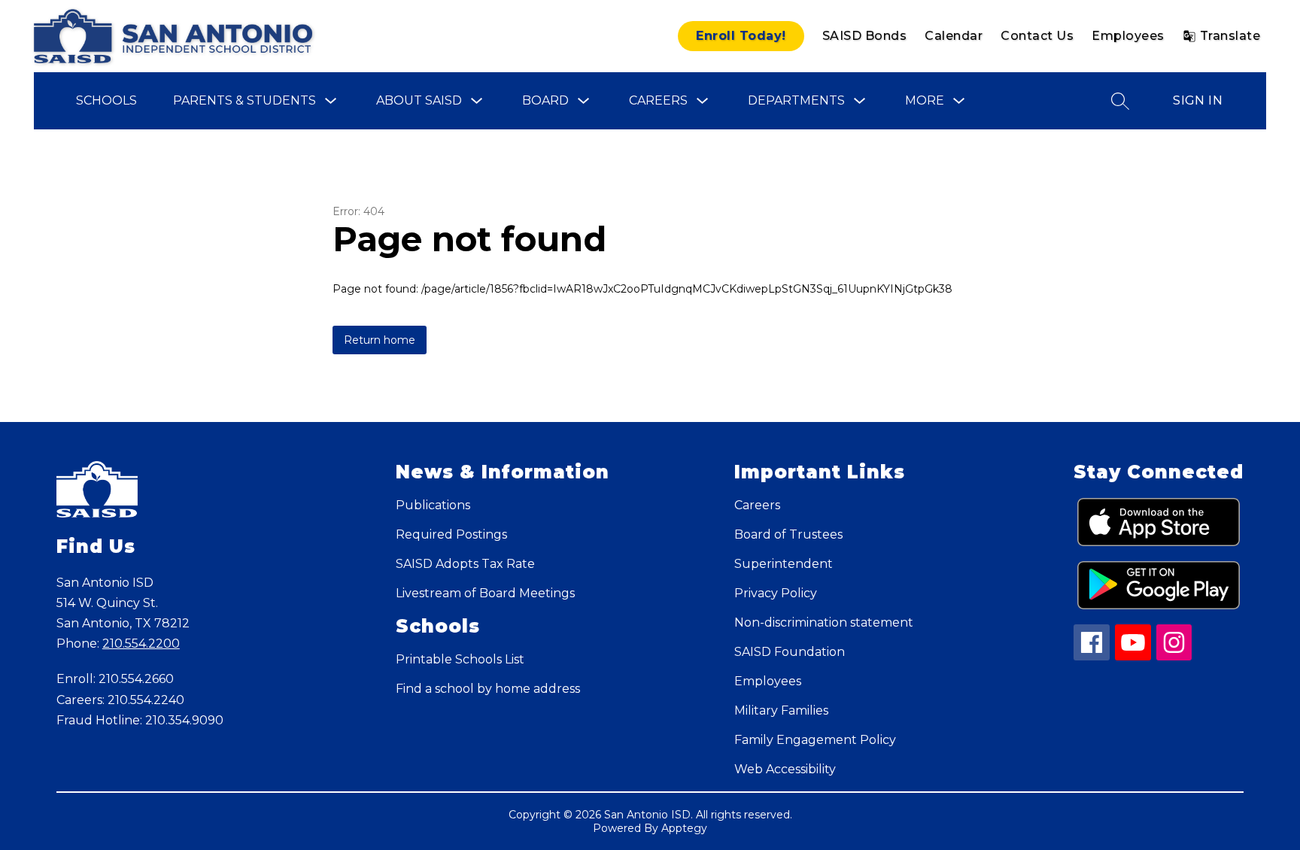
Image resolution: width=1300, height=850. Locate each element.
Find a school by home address (488, 689)
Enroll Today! (741, 36)
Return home (379, 340)
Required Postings (451, 534)
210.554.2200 (141, 643)
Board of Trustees (788, 534)
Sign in (1198, 100)
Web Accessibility (785, 769)
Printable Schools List (460, 659)
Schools (106, 100)
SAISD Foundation (789, 652)
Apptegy (684, 828)
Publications (433, 505)
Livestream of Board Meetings (485, 593)
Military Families (781, 710)
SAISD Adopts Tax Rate (465, 564)
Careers (658, 100)
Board (545, 100)
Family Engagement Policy (815, 740)
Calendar (954, 36)
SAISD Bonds (864, 36)
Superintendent (783, 564)
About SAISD (419, 100)
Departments (796, 100)
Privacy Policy (775, 593)
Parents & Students (244, 100)
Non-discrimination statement (823, 622)
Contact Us (1037, 36)
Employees (1128, 36)
